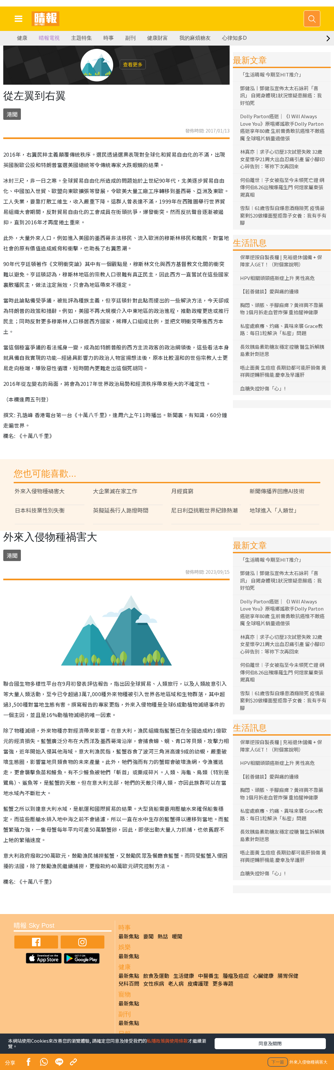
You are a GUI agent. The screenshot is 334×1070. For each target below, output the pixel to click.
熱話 (163, 936)
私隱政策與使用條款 (167, 1040)
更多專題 (222, 983)
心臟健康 (263, 975)
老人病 (176, 983)
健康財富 (157, 38)
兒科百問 (128, 983)
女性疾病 (153, 983)
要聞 (148, 936)
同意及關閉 (270, 1043)
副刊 (130, 38)
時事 (108, 38)
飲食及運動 (156, 975)
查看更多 (133, 64)
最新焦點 (128, 936)
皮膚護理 (198, 983)
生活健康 (183, 975)
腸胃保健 (288, 975)
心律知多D (234, 38)
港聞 (12, 114)
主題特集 (81, 38)
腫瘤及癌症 (236, 975)
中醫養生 (208, 975)
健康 (22, 38)
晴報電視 (49, 38)
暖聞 (177, 936)
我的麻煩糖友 (195, 38)
